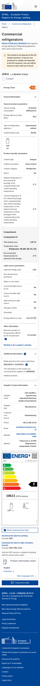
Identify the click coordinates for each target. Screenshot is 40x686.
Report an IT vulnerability (12, 663)
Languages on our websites (13, 667)
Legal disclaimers (9, 619)
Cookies (5, 672)
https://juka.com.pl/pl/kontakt (26, 435)
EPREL (18, 593)
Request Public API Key (11, 613)
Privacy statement (9, 623)
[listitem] (24, 24)
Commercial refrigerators (21, 24)
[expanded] (35, 97)
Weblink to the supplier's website (17, 345)
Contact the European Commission (15, 648)
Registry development (10, 628)
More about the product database (15, 605)
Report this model (22, 583)
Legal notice (6, 680)
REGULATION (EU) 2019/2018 (14, 43)
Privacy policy (7, 676)
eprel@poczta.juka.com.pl (26, 428)
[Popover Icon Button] (6, 339)
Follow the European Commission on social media (19, 653)
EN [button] (35, 6)
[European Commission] (9, 5)
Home (4, 24)
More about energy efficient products (16, 609)
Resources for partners (11, 659)
